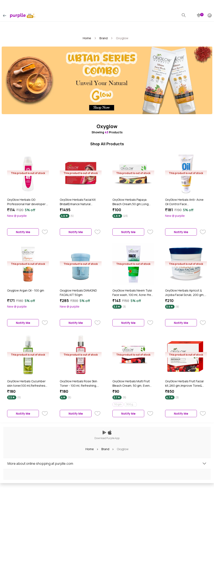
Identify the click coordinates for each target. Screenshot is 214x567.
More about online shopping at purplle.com (40, 463)
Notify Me (23, 232)
